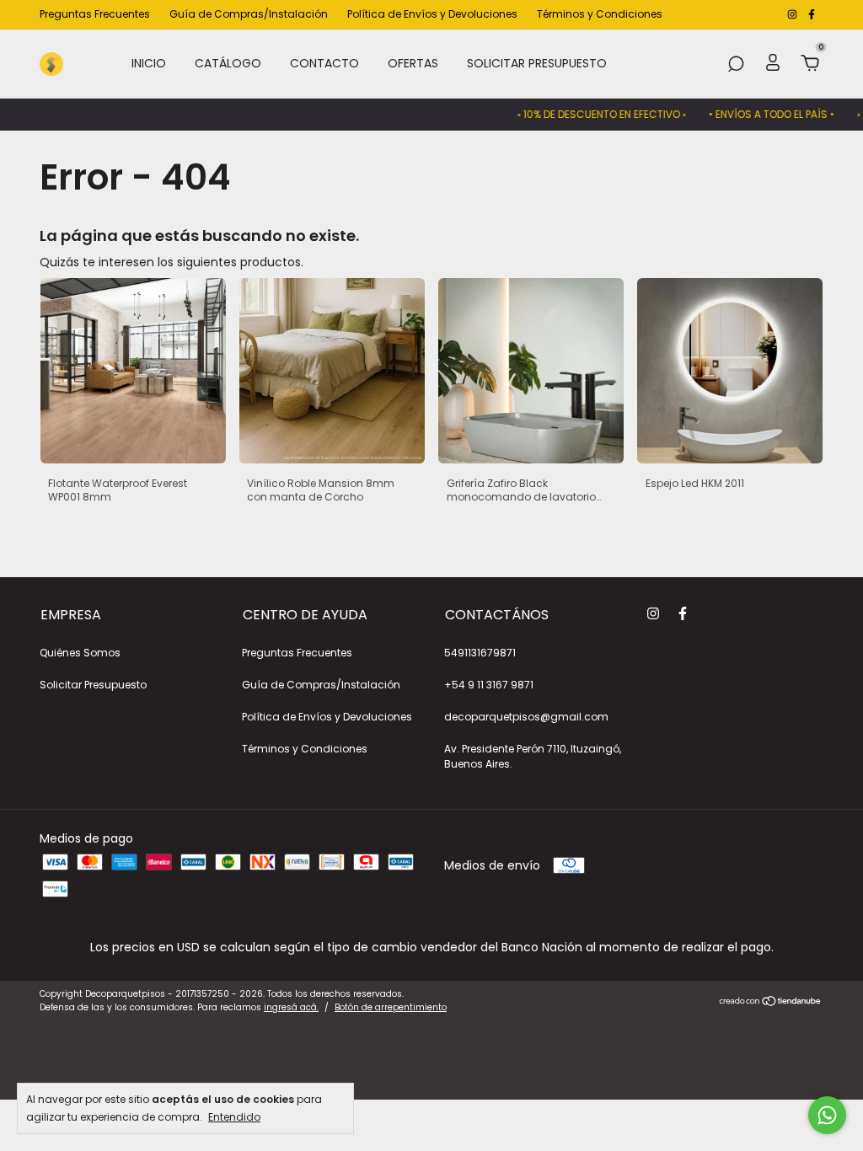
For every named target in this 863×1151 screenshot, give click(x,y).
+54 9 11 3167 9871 (488, 684)
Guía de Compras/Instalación (248, 14)
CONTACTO (324, 63)
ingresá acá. (291, 1007)
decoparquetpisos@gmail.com (526, 716)
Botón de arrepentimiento (391, 1007)
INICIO (148, 63)
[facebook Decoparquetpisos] (812, 14)
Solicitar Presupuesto (93, 684)
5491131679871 (480, 652)
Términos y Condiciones (599, 14)
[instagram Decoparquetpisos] (793, 14)
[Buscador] (735, 65)
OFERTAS (413, 63)
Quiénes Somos (80, 652)
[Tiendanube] (770, 1002)
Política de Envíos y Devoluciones (432, 14)
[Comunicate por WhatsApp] (827, 1115)
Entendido (234, 1116)
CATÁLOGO (228, 63)
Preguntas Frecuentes (95, 14)
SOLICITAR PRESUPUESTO (537, 63)
